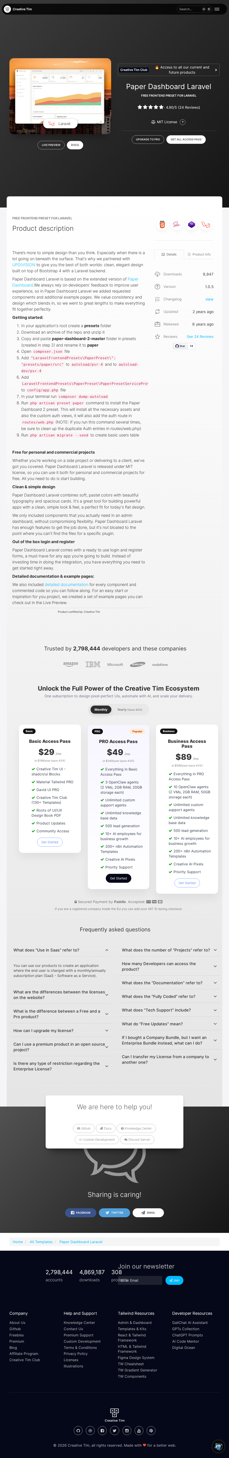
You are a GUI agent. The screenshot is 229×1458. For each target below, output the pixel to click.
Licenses (71, 1360)
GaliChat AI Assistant (190, 1322)
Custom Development (98, 1139)
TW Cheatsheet (131, 1364)
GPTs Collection (185, 1329)
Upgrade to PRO (148, 139)
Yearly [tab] (129, 709)
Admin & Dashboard (135, 1322)
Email (150, 1212)
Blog (13, 1347)
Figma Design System (136, 1357)
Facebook (83, 1212)
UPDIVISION (23, 264)
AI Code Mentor (185, 1341)
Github (85, 1128)
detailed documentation (66, 584)
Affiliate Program (23, 1353)
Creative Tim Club (24, 1360)
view (209, 299)
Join (176, 1280)
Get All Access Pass (186, 139)
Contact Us (73, 1329)
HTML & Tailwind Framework (132, 1349)
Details (171, 254)
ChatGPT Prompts (187, 1335)
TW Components (132, 1376)
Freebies (16, 1335)
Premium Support (78, 1335)
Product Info (202, 254)
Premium (16, 1341)
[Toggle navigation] (218, 9)
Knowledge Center (138, 1128)
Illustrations (73, 1366)
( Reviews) (189, 107)
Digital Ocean (183, 1347)
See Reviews (200, 336)
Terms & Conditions (80, 1347)
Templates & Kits (132, 1329)
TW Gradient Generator (137, 1370)
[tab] (61, 950)
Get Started (49, 842)
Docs (75, 145)
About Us (17, 1322)
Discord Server (138, 1139)
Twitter (116, 1212)
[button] (195, 9)
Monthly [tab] (101, 709)
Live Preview (51, 145)
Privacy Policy (76, 1353)
